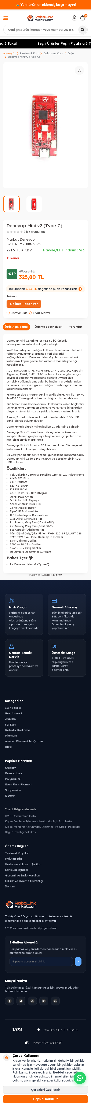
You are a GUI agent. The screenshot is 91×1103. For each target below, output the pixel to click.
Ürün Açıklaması (16, 326)
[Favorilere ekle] (79, 70)
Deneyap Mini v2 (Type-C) (24, 56)
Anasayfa (9, 53)
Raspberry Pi (14, 713)
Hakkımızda (13, 858)
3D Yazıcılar (13, 707)
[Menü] (5, 18)
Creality (10, 767)
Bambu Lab (13, 773)
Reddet (58, 1072)
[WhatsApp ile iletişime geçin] (80, 1078)
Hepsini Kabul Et (45, 1099)
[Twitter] (21, 1001)
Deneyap (27, 239)
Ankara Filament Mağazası (24, 741)
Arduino (10, 719)
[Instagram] (43, 1001)
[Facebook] (9, 1001)
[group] (45, 125)
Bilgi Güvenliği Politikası (20, 832)
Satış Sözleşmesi (16, 869)
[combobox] (45, 30)
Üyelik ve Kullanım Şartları (23, 864)
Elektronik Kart (29, 53)
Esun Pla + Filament (18, 784)
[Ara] (82, 29)
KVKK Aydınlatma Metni (20, 816)
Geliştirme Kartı (53, 53)
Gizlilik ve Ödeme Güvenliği (24, 881)
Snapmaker (13, 790)
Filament (11, 735)
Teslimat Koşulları (17, 853)
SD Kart (10, 724)
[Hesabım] (74, 18)
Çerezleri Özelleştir (45, 1090)
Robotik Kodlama (17, 730)
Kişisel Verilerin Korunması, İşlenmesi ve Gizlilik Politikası (42, 826)
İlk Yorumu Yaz (35, 232)
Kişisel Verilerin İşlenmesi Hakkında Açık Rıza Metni (38, 821)
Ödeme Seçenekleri (48, 326)
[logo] (40, 18)
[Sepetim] (82, 18)
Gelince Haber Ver (24, 304)
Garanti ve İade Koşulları (22, 875)
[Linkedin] (55, 1001)
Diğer (71, 53)
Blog (8, 746)
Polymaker (12, 779)
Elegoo (10, 795)
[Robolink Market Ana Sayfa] (45, 905)
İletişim (10, 886)
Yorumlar (75, 326)
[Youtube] (32, 1001)
